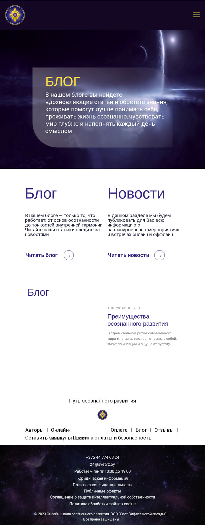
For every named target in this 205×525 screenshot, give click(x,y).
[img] (103, 415)
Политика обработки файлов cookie (102, 504)
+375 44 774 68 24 (102, 457)
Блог (141, 430)
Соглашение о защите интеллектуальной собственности (102, 497)
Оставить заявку (45, 438)
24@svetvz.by (102, 464)
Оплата (119, 430)
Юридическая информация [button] (103, 478)
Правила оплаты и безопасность (112, 438)
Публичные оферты (102, 491)
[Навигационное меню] (196, 15)
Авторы (34, 430)
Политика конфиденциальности (102, 484)
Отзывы (164, 430)
